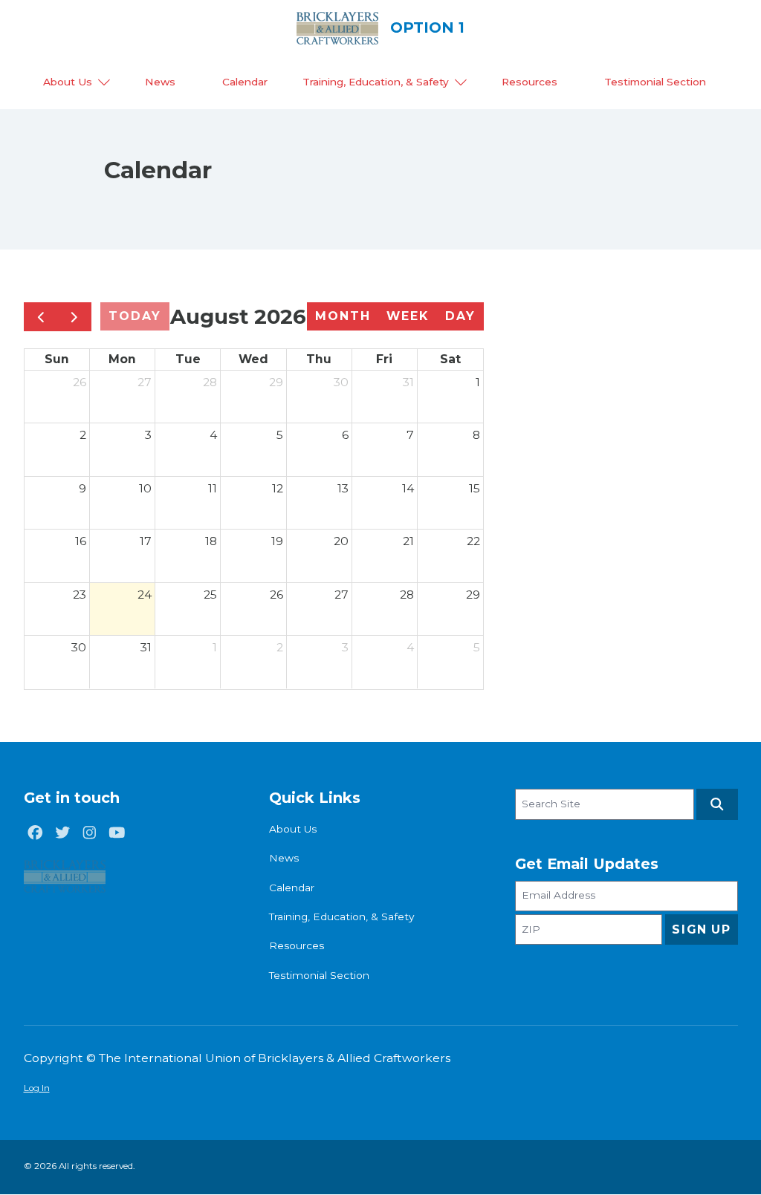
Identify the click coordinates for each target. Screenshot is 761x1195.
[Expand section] (104, 82)
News (160, 82)
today (135, 316)
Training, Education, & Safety (375, 82)
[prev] (41, 316)
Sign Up (701, 929)
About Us (67, 82)
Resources (529, 82)
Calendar (245, 82)
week (407, 316)
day (460, 316)
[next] (74, 316)
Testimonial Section (655, 82)
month (343, 316)
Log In (37, 1088)
